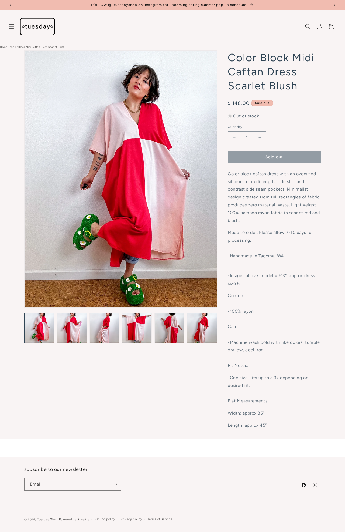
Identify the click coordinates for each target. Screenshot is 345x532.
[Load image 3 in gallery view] (104, 328)
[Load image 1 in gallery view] (39, 328)
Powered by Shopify (74, 519)
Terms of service (159, 519)
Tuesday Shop (47, 519)
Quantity (235, 127)
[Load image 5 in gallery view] (169, 328)
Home (3, 46)
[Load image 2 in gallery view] (72, 328)
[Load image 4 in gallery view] (137, 328)
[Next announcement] (334, 5)
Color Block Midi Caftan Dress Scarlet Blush (38, 46)
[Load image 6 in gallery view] (202, 328)
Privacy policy (131, 519)
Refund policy (105, 519)
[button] (11, 26)
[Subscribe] (115, 484)
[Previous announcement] (10, 5)
